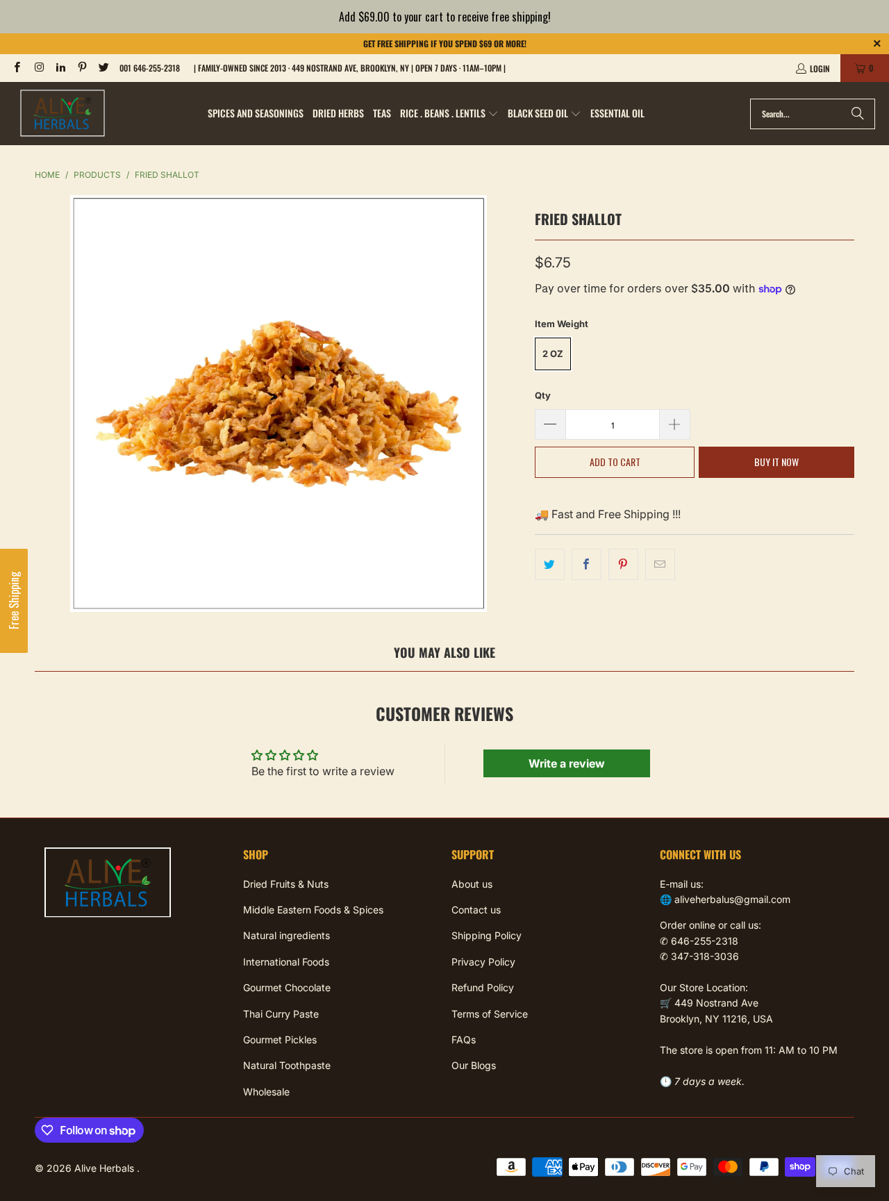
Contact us (476, 910)
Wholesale (266, 1092)
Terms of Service (489, 1014)
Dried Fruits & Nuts (286, 884)
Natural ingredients (286, 935)
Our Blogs (473, 1065)
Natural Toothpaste (287, 1065)
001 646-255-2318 (149, 68)
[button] (449, 114)
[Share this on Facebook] (586, 565)
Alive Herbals (105, 1168)
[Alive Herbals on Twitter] (103, 68)
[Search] (857, 114)
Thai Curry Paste (281, 1014)
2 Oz (552, 353)
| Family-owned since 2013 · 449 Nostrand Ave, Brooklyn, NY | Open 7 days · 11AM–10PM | (350, 68)
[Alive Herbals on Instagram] (38, 68)
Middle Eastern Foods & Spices (313, 910)
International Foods (286, 962)
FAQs (463, 1039)
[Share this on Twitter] (550, 565)
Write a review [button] (567, 763)
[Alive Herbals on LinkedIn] (60, 68)
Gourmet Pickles (280, 1039)
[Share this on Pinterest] (623, 565)
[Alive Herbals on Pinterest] (82, 68)
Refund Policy (482, 987)
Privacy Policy (483, 962)
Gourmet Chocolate (287, 987)
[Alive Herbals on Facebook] (16, 68)
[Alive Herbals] (62, 113)
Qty (543, 395)
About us (471, 884)
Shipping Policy (486, 935)
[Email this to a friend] (660, 565)
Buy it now (776, 461)
